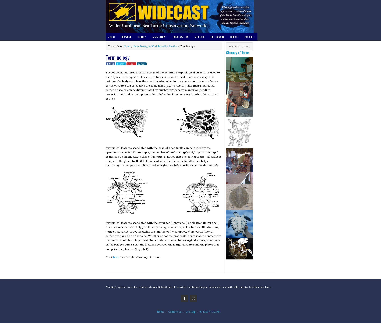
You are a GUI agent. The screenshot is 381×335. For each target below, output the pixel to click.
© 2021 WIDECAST (210, 311)
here (116, 257)
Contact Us (174, 311)
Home (160, 311)
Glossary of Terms (237, 52)
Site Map (191, 311)
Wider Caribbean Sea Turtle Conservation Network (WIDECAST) (180, 16)
